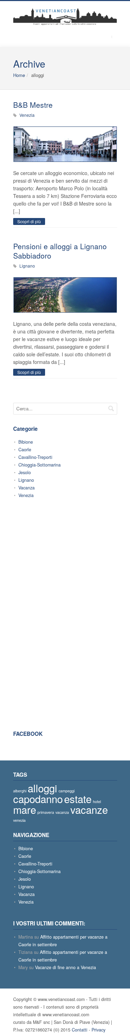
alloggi (42, 788)
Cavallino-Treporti (35, 457)
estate (78, 798)
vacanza (62, 812)
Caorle (24, 449)
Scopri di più (29, 221)
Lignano (27, 266)
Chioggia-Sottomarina (39, 465)
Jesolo (24, 472)
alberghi (19, 790)
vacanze (89, 809)
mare (24, 809)
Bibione (25, 442)
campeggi (67, 790)
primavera (45, 812)
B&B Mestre (33, 104)
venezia (19, 820)
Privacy (98, 1030)
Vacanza (26, 488)
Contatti (79, 1030)
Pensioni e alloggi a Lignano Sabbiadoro (60, 251)
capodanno (38, 798)
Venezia (27, 115)
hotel (97, 801)
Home (19, 75)
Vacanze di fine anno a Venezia (65, 967)
